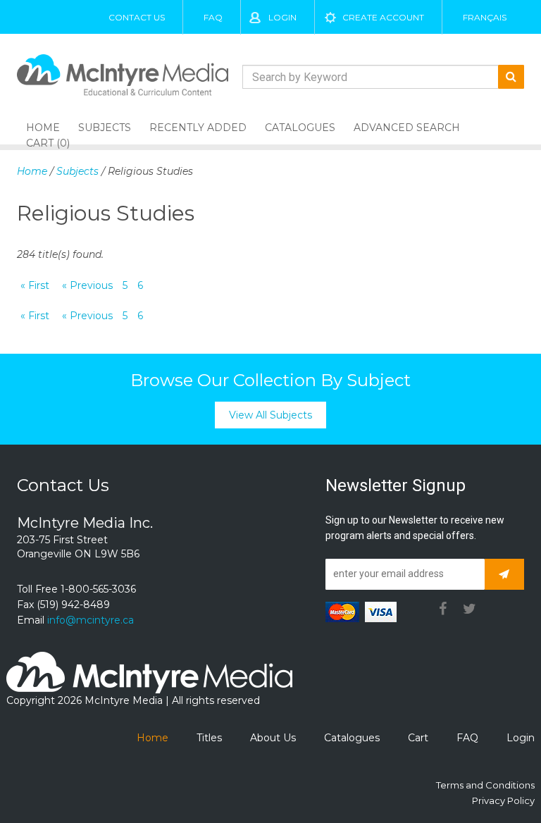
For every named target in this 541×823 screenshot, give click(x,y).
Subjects (104, 127)
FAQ (213, 17)
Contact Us (136, 17)
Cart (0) (48, 143)
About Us (273, 737)
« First (34, 285)
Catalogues (300, 127)
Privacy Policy (503, 800)
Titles (209, 737)
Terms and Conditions (485, 785)
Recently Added (198, 127)
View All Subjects (270, 415)
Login (282, 17)
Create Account (383, 17)
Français (484, 17)
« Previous (87, 285)
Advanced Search (407, 127)
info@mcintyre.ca (90, 620)
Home (32, 171)
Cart (418, 737)
